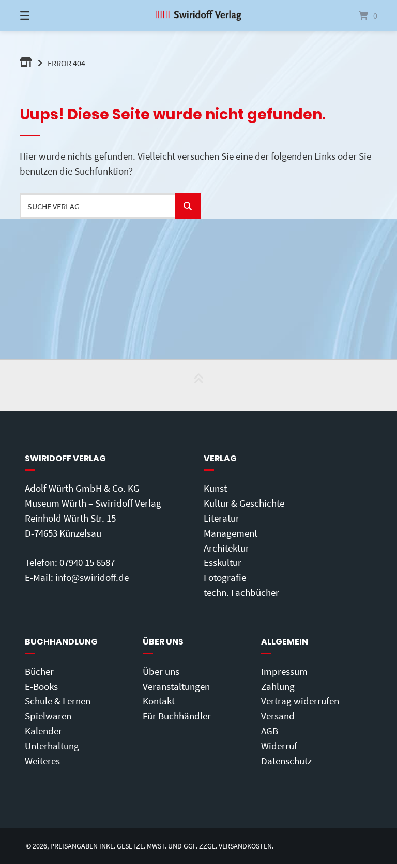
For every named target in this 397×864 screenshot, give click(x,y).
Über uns (161, 671)
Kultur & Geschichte (244, 503)
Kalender (43, 731)
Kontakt (159, 701)
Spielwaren (48, 716)
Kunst (215, 488)
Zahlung (278, 686)
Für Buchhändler (177, 716)
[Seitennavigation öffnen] (43, 15)
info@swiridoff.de (92, 577)
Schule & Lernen (57, 701)
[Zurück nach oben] (198, 385)
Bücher (39, 671)
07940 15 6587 (87, 562)
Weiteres (42, 761)
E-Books (41, 686)
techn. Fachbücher (241, 592)
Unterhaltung (52, 746)
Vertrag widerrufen (300, 701)
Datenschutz (286, 761)
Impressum (284, 671)
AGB (269, 731)
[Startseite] (198, 15)
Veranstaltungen (176, 686)
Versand (278, 716)
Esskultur (222, 562)
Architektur (226, 548)
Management (230, 533)
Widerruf (279, 746)
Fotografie (225, 577)
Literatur (221, 518)
